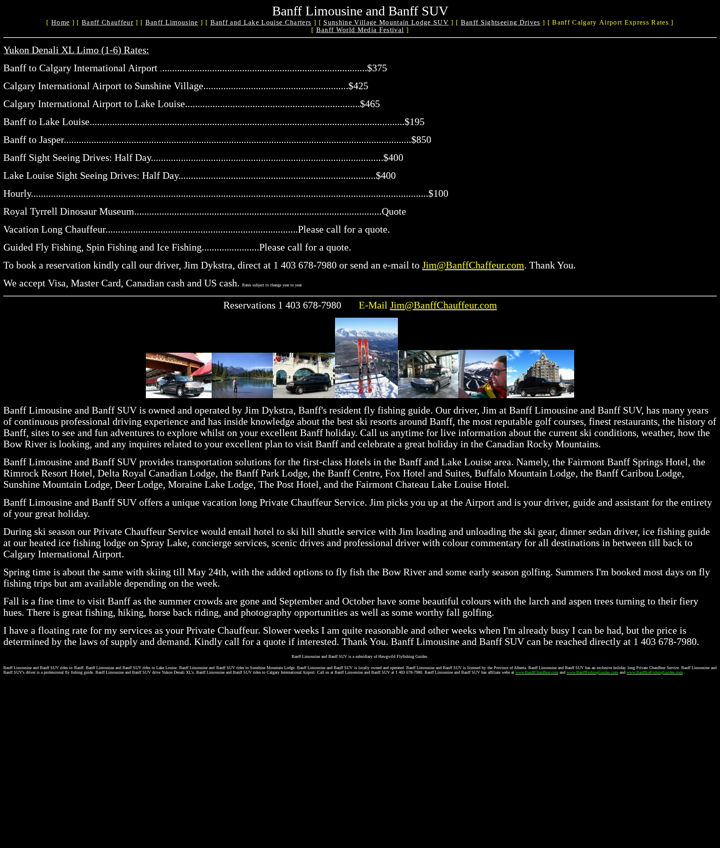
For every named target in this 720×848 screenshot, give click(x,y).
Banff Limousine (171, 22)
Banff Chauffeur (107, 22)
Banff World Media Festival (360, 29)
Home (60, 22)
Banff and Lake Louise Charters (261, 22)
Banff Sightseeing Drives (500, 22)
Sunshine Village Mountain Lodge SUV (386, 22)
